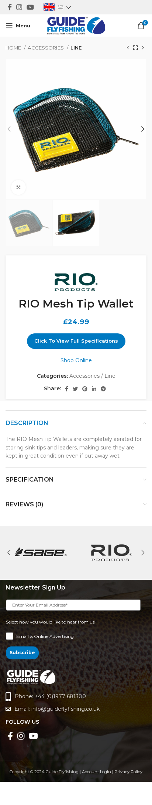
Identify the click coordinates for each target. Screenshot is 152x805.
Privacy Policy (128, 771)
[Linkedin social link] (94, 389)
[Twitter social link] (75, 389)
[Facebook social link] (10, 7)
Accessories (46, 48)
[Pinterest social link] (85, 389)
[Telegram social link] (103, 389)
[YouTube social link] (30, 7)
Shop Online (76, 360)
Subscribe (22, 652)
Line (76, 48)
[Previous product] (128, 48)
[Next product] (142, 48)
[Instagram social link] (19, 7)
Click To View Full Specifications (76, 341)
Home (14, 48)
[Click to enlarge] (18, 187)
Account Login (96, 771)
